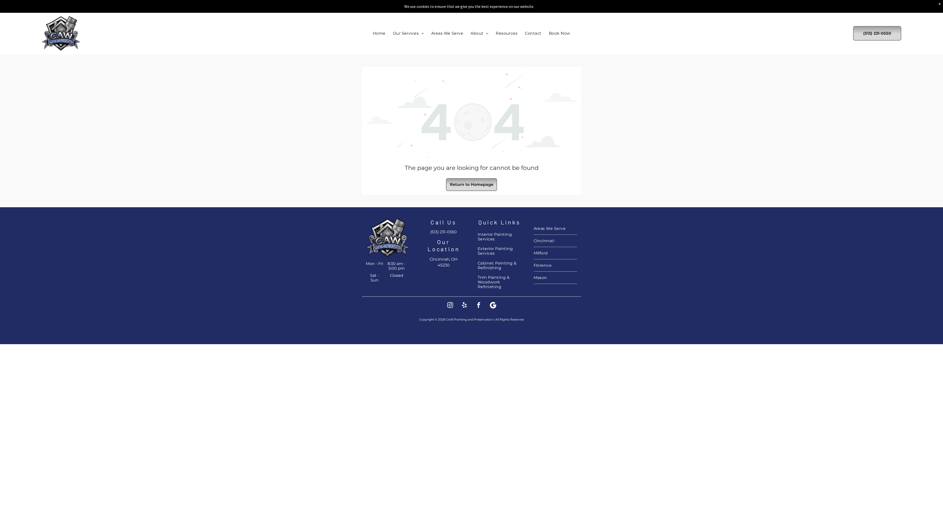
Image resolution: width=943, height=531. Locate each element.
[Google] (492, 306)
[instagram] (450, 306)
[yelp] (464, 306)
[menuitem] (379, 33)
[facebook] (478, 306)
